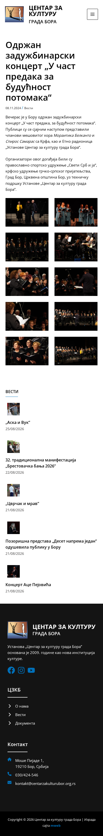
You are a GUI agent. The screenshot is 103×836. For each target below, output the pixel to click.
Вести (28, 108)
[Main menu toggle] (92, 14)
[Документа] (21, 723)
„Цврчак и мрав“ (22, 503)
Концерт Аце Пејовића (28, 584)
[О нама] (18, 706)
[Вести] (17, 715)
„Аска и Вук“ (18, 422)
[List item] (11, 670)
